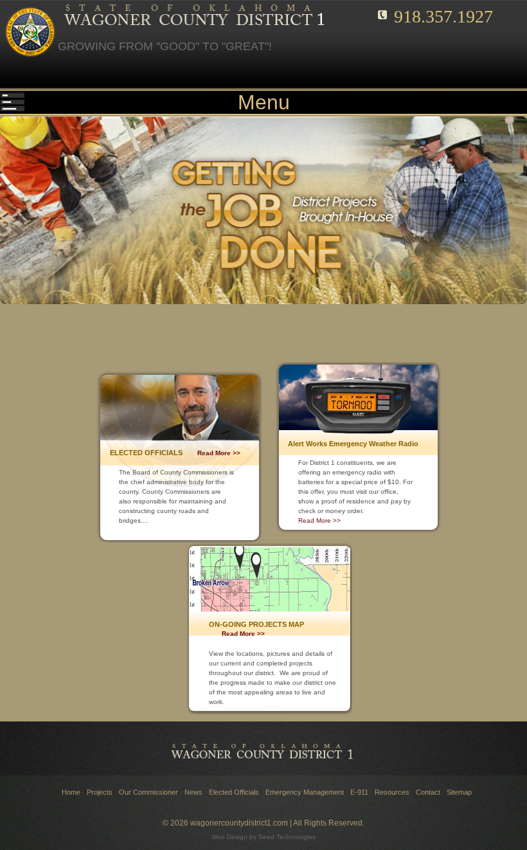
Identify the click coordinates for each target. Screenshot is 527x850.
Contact (428, 792)
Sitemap (459, 792)
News (193, 792)
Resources (392, 792)
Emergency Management (304, 792)
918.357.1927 (443, 16)
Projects (99, 792)
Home (71, 792)
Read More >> (218, 453)
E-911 (359, 792)
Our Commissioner (148, 792)
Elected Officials (234, 792)
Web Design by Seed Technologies (263, 836)
